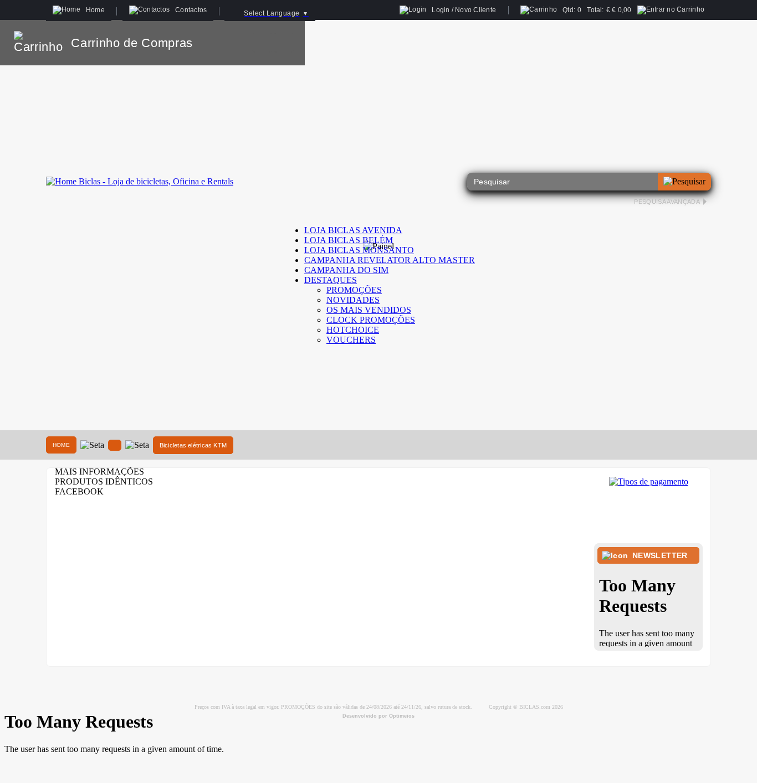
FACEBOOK (79, 491)
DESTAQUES (330, 280)
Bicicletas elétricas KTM (193, 445)
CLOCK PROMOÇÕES (370, 319)
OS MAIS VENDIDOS (368, 310)
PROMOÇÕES (354, 290)
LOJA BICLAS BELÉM (348, 240)
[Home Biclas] (139, 181)
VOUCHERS (351, 339)
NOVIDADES (353, 300)
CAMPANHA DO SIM (346, 270)
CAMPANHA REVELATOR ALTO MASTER (389, 260)
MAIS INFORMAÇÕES (99, 471)
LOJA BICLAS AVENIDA (353, 230)
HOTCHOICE (352, 329)
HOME (61, 445)
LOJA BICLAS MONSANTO (359, 250)
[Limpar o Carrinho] (262, 43)
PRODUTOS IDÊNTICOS (104, 481)
